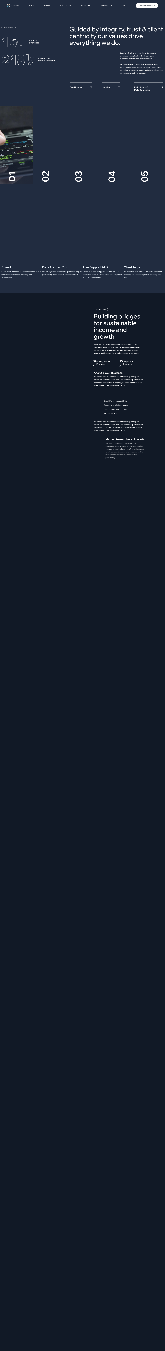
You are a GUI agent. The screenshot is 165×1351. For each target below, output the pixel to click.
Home (31, 6)
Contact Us (106, 6)
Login (123, 6)
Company (46, 6)
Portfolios (65, 6)
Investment (86, 6)
